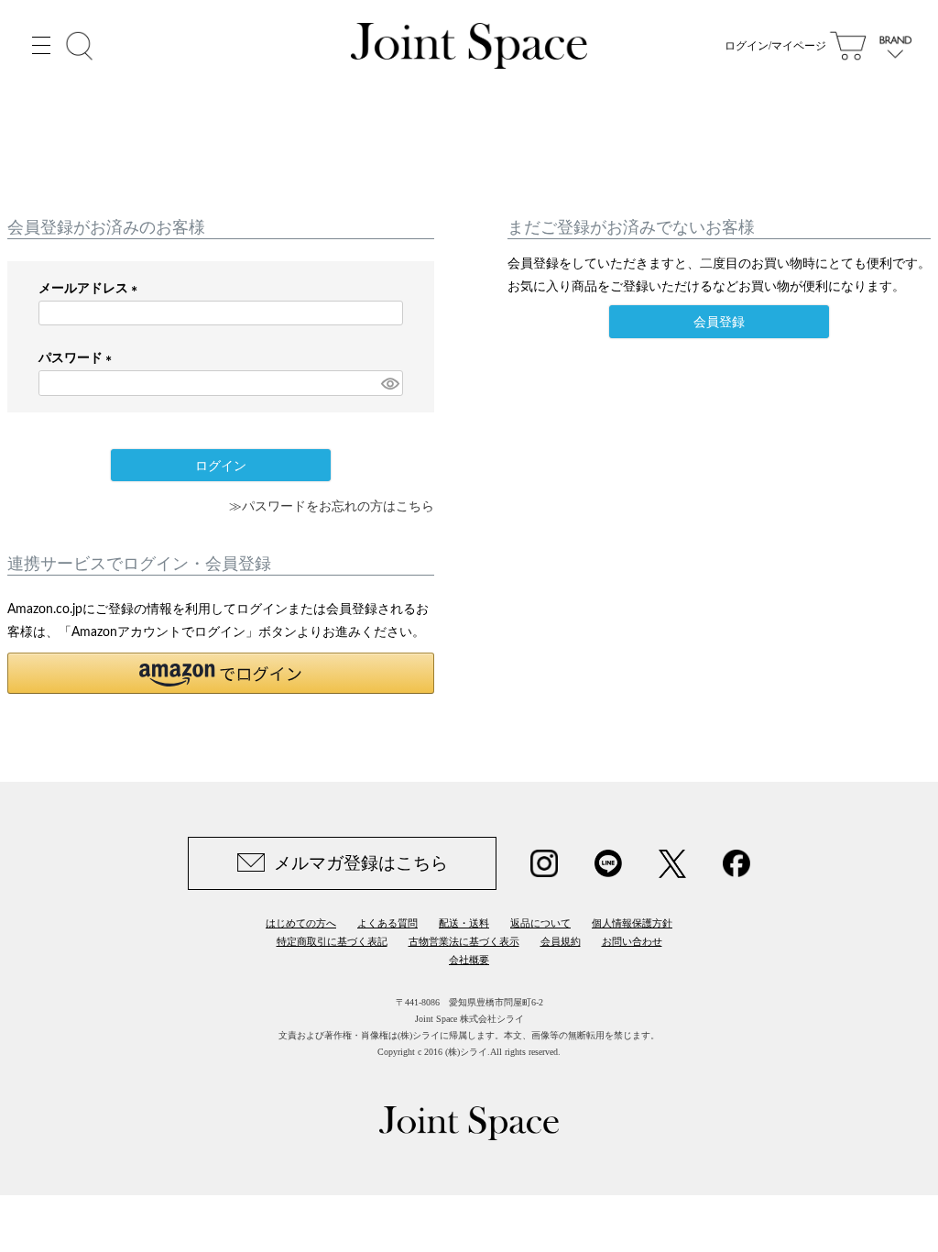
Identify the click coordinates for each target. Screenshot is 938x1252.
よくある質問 (387, 922)
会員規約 (560, 941)
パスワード (78, 358)
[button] (220, 673)
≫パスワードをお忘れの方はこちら (331, 506)
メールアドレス (91, 288)
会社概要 (469, 959)
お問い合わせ (632, 941)
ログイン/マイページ (775, 45)
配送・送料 (464, 922)
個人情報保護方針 (632, 922)
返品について (540, 922)
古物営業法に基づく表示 (464, 941)
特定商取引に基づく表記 (332, 941)
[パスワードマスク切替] (389, 383)
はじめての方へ (301, 922)
